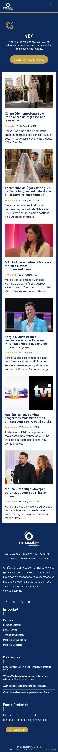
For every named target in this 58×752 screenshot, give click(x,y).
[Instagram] (14, 602)
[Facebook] (6, 602)
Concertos (10, 126)
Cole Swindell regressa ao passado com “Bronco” (27, 692)
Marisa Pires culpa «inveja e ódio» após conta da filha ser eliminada (26, 492)
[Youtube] (29, 602)
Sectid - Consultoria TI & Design (42, 749)
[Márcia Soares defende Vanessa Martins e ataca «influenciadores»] (29, 240)
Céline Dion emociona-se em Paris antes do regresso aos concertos (26, 117)
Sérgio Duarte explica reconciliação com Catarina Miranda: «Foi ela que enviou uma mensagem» (26, 342)
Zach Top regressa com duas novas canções (25, 685)
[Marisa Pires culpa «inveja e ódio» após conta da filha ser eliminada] (29, 467)
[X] (22, 602)
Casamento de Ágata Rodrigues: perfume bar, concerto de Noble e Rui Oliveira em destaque (28, 191)
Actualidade (11, 200)
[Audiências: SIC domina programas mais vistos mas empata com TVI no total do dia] (29, 393)
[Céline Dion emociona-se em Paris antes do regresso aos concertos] (29, 91)
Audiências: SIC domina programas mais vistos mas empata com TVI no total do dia (28, 418)
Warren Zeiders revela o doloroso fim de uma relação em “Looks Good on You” (25, 677)
